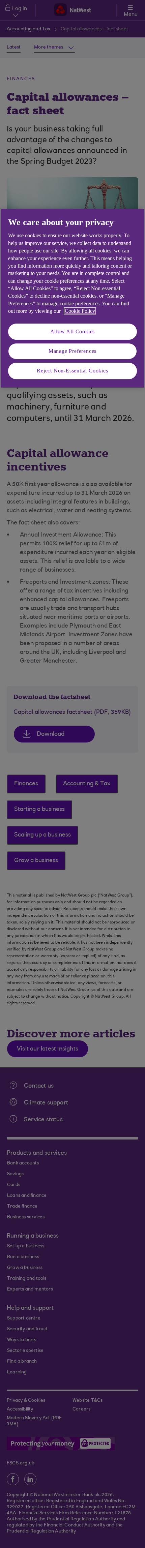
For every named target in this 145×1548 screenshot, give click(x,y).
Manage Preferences (72, 351)
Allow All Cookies (72, 331)
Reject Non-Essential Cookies (72, 371)
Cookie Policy (80, 311)
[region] (72, 298)
